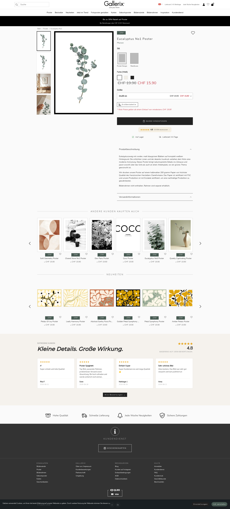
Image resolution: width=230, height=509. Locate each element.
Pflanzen (120, 43)
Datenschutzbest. (121, 479)
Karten (113, 12)
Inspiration (165, 12)
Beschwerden (159, 482)
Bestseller (59, 12)
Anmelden (158, 466)
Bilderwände (139, 12)
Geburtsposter (125, 12)
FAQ (155, 473)
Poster (49, 12)
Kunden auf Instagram (123, 469)
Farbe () (122, 72)
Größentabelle (128, 104)
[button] (17, 4)
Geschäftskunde (160, 479)
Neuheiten (70, 12)
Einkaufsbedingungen (123, 473)
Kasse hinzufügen (156, 121)
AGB (116, 476)
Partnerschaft (80, 473)
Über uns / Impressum (83, 466)
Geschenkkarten (116, 448)
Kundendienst (177, 12)
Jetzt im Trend (82, 12)
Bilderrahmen (152, 12)
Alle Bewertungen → (115, 395)
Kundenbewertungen (83, 469)
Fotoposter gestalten (99, 12)
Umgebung (80, 476)
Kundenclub (158, 476)
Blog (116, 466)
